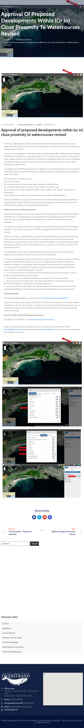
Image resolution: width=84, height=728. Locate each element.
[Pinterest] (44, 517)
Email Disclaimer (11, 710)
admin (39, 124)
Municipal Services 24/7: (19, 703)
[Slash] (42, 530)
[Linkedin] (50, 517)
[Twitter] (39, 517)
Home (7, 39)
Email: (18, 707)
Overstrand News (24, 39)
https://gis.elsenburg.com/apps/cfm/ (54, 298)
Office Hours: (9, 688)
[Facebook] (34, 517)
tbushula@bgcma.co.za (50, 329)
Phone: (13, 699)
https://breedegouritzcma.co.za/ (42, 319)
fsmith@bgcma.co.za (12, 329)
